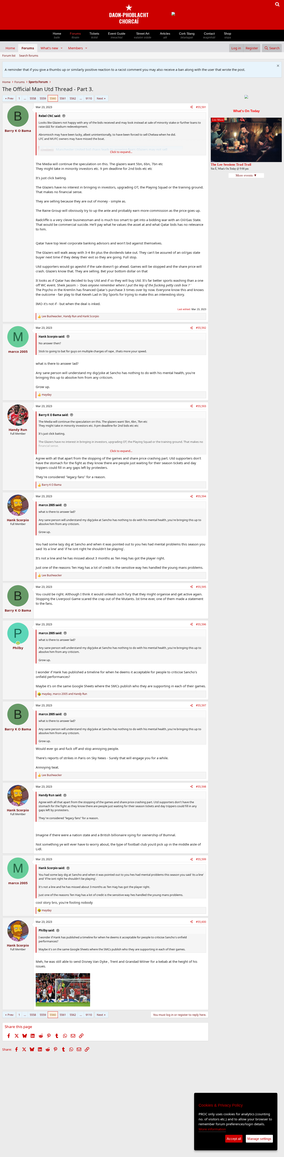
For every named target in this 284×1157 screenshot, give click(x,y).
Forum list (9, 55)
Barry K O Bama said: (54, 415)
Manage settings (259, 1139)
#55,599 (201, 859)
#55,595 (201, 587)
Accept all (234, 1139)
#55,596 (201, 624)
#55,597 (201, 705)
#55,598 (201, 787)
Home (57, 35)
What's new (49, 48)
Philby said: (47, 930)
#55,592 (201, 328)
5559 (43, 98)
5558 (33, 98)
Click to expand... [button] (121, 152)
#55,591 (201, 107)
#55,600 (201, 922)
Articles (165, 35)
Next (100, 98)
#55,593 (201, 406)
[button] (62, 48)
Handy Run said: (50, 795)
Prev (11, 98)
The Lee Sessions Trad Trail (231, 164)
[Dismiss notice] (277, 66)
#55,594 (201, 496)
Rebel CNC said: (50, 116)
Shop (227, 35)
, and (70, 316)
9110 (89, 98)
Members (75, 48)
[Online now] (18, 643)
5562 (73, 98)
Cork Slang (187, 35)
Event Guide (116, 35)
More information (212, 1129)
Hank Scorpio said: (52, 337)
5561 (63, 98)
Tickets (94, 35)
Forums (75, 35)
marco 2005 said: (50, 505)
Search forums (28, 55)
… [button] (25, 98)
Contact (209, 35)
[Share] (191, 107)
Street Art (142, 35)
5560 (53, 98)
